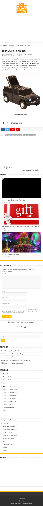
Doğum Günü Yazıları (9, 404)
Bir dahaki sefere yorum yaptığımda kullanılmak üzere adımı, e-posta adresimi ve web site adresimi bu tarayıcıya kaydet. (20, 311)
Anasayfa (5, 374)
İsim (4, 291)
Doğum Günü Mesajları (9, 395)
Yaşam (5, 447)
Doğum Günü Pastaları (9, 398)
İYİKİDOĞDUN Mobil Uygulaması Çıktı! (12, 363)
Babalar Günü (7, 380)
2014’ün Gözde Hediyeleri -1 (11, 254)
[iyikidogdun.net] (21, 7)
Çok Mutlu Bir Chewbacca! (8, 357)
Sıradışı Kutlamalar (8, 438)
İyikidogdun (3, 45)
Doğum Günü (7, 386)
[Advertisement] (21, 28)
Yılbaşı (5, 450)
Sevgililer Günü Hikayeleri (10, 435)
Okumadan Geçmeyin (9, 426)
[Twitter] (21, 326)
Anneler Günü (7, 377)
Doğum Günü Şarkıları (9, 401)
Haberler (5, 414)
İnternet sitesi (6, 303)
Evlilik (4, 410)
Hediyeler (11, 45)
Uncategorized (7, 444)
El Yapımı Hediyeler (8, 407)
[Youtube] (25, 326)
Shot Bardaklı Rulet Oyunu (30, 170)
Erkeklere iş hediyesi (30, 135)
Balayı (4, 383)
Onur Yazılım (21, 498)
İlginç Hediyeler (7, 420)
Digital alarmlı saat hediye (13, 135)
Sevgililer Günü (7, 432)
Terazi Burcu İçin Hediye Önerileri (13, 200)
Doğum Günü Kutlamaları (10, 392)
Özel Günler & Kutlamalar (10, 429)
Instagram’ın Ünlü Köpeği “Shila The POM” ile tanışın (16, 360)
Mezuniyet (6, 423)
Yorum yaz (6, 55)
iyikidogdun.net (8, 54)
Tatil (4, 441)
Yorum (4, 273)
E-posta (5, 297)
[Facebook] (18, 326)
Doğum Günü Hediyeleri (10, 389)
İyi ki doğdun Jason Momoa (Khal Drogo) (12, 354)
